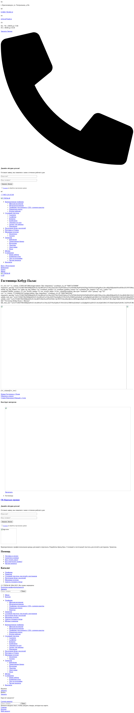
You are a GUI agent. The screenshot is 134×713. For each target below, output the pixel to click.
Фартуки (12, 610)
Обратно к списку (7, 396)
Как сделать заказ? (11, 560)
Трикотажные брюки (16, 241)
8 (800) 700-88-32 (7, 12)
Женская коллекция (16, 204)
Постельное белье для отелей (15, 578)
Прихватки (13, 226)
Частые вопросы (15, 260)
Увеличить (9, 492)
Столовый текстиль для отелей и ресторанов (21, 576)
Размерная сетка (15, 256)
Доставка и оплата (11, 556)
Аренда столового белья (13, 582)
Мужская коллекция (16, 205)
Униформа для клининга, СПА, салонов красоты (26, 207)
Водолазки (13, 243)
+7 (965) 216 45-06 (7, 195)
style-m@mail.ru (6, 19)
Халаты (12, 236)
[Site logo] (5, 198)
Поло (11, 249)
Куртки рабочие (15, 211)
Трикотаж (8, 574)
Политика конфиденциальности (12, 587)
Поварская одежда (15, 209)
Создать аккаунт (6, 701)
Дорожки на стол (15, 222)
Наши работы (14, 254)
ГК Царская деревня (10, 500)
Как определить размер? (13, 561)
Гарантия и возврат (12, 558)
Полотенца (13, 234)
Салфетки (12, 217)
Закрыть (4, 589)
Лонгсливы (13, 247)
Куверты (12, 219)
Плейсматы (13, 221)
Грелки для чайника (16, 224)
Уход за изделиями (15, 258)
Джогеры (12, 245)
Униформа (8, 572)
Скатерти (12, 215)
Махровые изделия (12, 580)
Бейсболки (13, 239)
